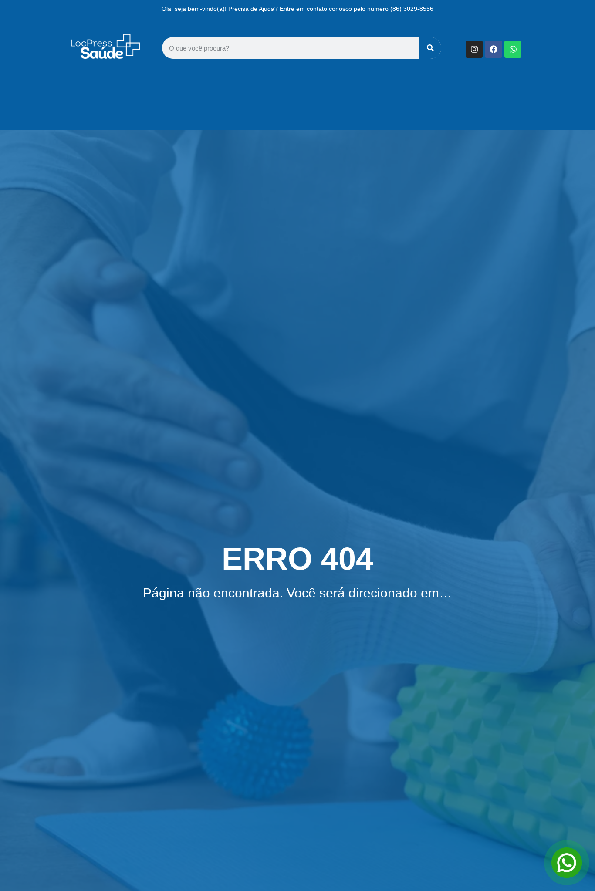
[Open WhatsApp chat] (566, 862)
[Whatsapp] (513, 49)
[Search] (430, 48)
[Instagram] (474, 49)
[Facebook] (493, 49)
